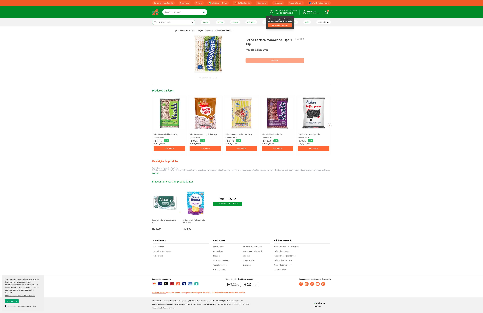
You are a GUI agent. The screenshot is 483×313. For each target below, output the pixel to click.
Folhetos (199, 3)
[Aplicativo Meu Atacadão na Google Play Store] (233, 284)
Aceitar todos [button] (12, 301)
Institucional (278, 3)
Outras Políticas (280, 269)
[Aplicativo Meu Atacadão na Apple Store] (250, 284)
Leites (294, 22)
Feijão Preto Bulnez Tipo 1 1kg (309, 134)
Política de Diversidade (282, 265)
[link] (176, 31)
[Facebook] (301, 284)
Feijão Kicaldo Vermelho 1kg (272, 134)
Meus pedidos (158, 247)
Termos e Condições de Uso (284, 256)
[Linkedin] (323, 284)
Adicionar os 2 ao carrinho (228, 203)
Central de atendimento (162, 251)
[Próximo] (330, 125)
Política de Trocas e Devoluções (286, 247)
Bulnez (220, 22)
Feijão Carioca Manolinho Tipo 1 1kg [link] (219, 31)
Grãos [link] (193, 31)
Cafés (307, 22)
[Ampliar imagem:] (208, 54)
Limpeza (235, 22)
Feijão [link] (200, 31)
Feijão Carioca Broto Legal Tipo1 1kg (203, 134)
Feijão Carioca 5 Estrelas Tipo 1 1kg (239, 134)
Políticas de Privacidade (283, 260)
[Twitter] (312, 284)
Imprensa (246, 256)
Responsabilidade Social (252, 251)
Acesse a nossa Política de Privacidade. (20, 296)
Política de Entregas (281, 251)
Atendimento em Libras (320, 3)
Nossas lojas (184, 3)
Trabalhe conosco (220, 265)
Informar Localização (280, 25)
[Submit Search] (204, 12)
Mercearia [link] (184, 31)
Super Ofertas (323, 22)
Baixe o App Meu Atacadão (163, 3)
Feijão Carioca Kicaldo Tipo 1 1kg (166, 134)
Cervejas (205, 22)
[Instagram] (307, 284)
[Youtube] (318, 284)
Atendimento (262, 3)
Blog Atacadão (248, 260)
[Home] (155, 12)
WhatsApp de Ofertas (219, 3)
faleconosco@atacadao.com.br (163, 308)
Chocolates (251, 22)
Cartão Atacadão (244, 3)
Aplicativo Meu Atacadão (252, 247)
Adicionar (274, 61)
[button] (20, 306)
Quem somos (218, 247)
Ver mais (155, 173)
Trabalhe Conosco (295, 3)
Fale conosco (158, 256)
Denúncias (247, 265)
